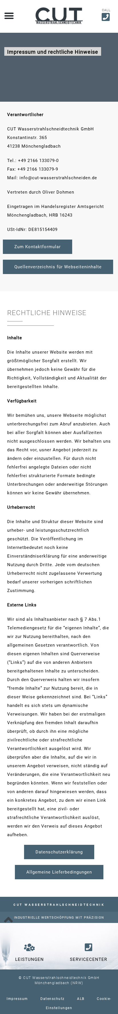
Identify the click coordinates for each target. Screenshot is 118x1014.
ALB (80, 999)
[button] (9, 15)
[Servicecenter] (88, 947)
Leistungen (29, 959)
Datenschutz (52, 999)
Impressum (17, 999)
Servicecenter (88, 959)
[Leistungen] (29, 947)
